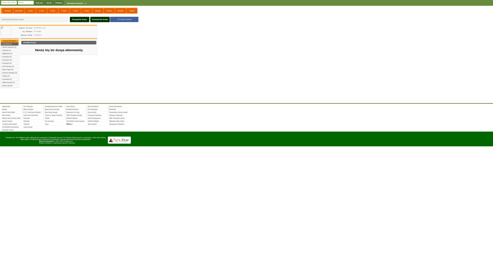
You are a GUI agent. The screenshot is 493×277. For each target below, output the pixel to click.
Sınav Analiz (92, 112)
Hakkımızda (6, 106)
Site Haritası (6, 115)
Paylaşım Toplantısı (116, 115)
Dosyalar (121, 11)
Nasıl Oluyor (70, 106)
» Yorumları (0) (6, 44)
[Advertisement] (117, 63)
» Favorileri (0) (6, 57)
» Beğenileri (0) (6, 54)
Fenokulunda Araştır (100, 19)
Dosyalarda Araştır (79, 19)
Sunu (47, 124)
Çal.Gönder (19, 11)
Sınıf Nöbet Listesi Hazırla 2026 (75, 121)
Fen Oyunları (49, 121)
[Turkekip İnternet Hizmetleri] (119, 143)
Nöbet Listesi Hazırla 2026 (11, 118)
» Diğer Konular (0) (8, 82)
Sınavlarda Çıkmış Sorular (118, 112)
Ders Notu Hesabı (51, 112)
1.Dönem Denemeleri (9, 124)
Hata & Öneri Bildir (8, 112)
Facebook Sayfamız (95, 115)
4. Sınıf (41, 11)
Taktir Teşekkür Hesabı (74, 115)
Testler (47, 118)
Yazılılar (131, 11)
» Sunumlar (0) (6, 79)
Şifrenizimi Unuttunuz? (75, 3)
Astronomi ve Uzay (72, 112)
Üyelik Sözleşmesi (94, 118)
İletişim (4, 109)
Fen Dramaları (93, 109)
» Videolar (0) (6, 50)
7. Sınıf (75, 11)
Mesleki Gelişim (71, 118)
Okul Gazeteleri (93, 106)
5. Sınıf (52, 11)
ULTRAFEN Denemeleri (10, 127)
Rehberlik (112, 109)
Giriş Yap (39, 3)
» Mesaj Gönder (7, 86)
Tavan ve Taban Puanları (53, 115)
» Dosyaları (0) (6, 63)
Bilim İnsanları (28, 109)
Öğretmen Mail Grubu (116, 121)
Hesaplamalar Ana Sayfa (53, 106)
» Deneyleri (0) (6, 60)
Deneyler (26, 118)
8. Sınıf (86, 11)
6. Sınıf (64, 11)
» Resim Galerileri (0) (8, 47)
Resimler (26, 121)
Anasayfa (7, 11)
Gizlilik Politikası (93, 121)
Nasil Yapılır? (92, 124)
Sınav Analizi (27, 127)
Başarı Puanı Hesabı (52, 109)
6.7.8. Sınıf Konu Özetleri (32, 112)
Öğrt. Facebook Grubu (117, 118)
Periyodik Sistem (8, 130)
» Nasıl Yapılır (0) (7, 70)
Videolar (26, 124)
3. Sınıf (30, 11)
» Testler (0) (5, 76)
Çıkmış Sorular (7, 121)
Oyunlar (98, 11)
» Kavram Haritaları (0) (9, 73)
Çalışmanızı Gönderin (116, 124)
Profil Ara (58, 3)
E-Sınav (109, 11)
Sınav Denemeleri (115, 106)
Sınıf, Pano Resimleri (30, 115)
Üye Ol (49, 3)
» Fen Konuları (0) (7, 66)
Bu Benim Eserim (72, 109)
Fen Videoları (28, 106)
